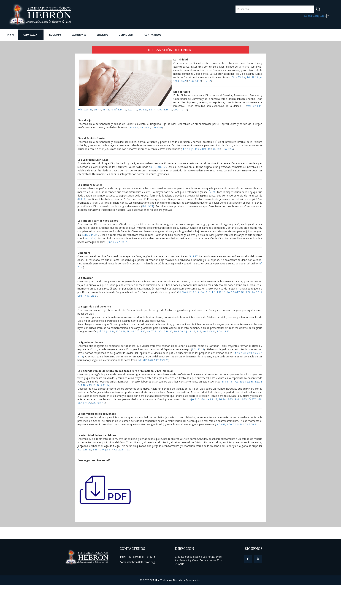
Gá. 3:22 (245, 292)
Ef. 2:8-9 (91, 295)
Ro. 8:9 (216, 149)
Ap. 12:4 (90, 238)
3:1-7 (124, 242)
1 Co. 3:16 (227, 149)
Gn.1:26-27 (113, 242)
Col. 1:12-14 (180, 109)
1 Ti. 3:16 (156, 127)
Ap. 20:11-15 (121, 449)
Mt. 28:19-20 (145, 360)
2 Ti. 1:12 (140, 331)
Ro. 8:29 (178, 331)
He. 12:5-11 (208, 331)
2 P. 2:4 (93, 235)
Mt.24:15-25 (226, 399)
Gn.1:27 (193, 256)
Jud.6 (85, 235)
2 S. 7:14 (153, 109)
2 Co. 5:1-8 (232, 424)
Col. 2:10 (205, 292)
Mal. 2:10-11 (254, 106)
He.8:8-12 (211, 399)
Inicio (10, 34)
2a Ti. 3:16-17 (158, 167)
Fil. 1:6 (130, 331)
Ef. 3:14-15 (120, 109)
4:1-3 (80, 356)
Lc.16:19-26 (84, 449)
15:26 (184, 81)
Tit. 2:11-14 (103, 385)
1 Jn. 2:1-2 (189, 331)
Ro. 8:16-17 (165, 109)
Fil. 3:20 (255, 381)
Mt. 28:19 (252, 77)
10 (111, 109)
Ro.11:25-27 (84, 403)
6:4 (243, 77)
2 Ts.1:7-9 (98, 449)
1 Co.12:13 (198, 349)
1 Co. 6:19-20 (164, 331)
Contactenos (152, 34)
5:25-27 (257, 353)
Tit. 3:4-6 (183, 292)
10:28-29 (121, 331)
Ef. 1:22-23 (240, 353)
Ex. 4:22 (143, 109)
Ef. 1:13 (186, 149)
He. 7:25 (151, 331)
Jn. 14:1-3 (226, 381)
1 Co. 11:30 (223, 331)
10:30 (147, 127)
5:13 (198, 331)
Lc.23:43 (220, 424)
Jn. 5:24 (110, 331)
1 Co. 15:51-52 (241, 381)
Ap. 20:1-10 (98, 403)
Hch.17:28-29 (84, 109)
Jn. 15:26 (196, 149)
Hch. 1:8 (206, 149)
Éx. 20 (212, 192)
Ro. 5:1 (255, 292)
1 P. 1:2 (206, 81)
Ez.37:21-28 (255, 399)
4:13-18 (91, 385)
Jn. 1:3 (106, 109)
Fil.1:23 (244, 424)
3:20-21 (253, 424)
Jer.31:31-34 (198, 399)
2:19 (249, 353)
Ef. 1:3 (192, 292)
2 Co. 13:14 (194, 81)
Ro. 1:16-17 (233, 292)
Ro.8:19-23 (240, 399)
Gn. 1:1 (97, 109)
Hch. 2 (81, 199)
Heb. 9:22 (147, 206)
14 (141, 127)
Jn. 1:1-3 (134, 127)
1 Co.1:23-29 (161, 360)
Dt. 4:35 (236, 77)
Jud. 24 (101, 331)
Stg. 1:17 (132, 109)
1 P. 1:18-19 (218, 292)
